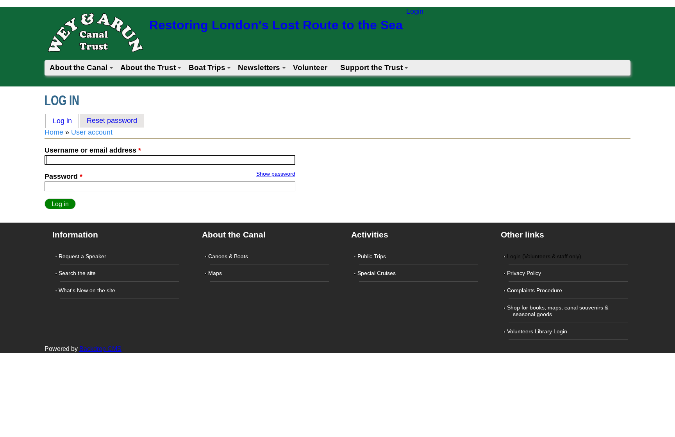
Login (414, 11)
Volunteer (310, 67)
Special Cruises (377, 273)
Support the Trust (371, 67)
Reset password (112, 120)
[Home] (95, 35)
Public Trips (372, 256)
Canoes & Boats (229, 256)
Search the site (78, 273)
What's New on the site (87, 290)
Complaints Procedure (535, 290)
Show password (275, 174)
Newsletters (259, 67)
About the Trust (148, 67)
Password (63, 176)
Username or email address (93, 150)
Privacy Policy (525, 273)
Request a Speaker (83, 256)
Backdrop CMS (100, 348)
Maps (216, 273)
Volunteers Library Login (538, 331)
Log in (66, 121)
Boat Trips (207, 67)
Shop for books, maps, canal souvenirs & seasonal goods (558, 310)
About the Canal (78, 67)
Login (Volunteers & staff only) (545, 256)
